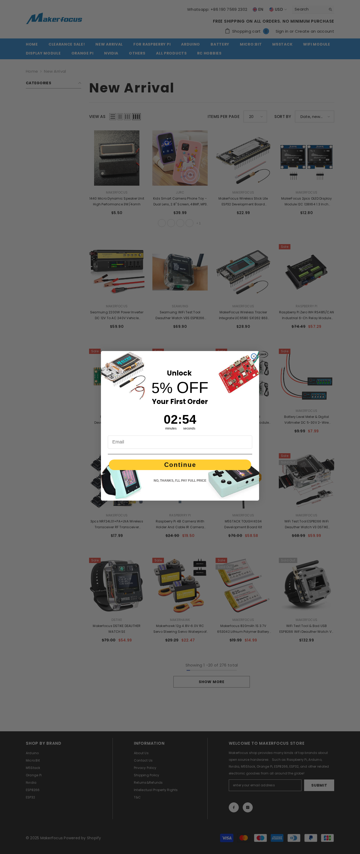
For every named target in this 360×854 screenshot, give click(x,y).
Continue (180, 464)
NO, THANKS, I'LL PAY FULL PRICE (180, 480)
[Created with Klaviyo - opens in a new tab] (180, 502)
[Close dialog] (253, 356)
